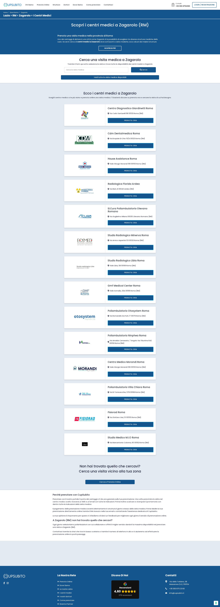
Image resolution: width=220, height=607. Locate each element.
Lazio (6, 15)
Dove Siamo (78, 5)
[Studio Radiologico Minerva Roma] (85, 242)
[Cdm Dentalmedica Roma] (85, 140)
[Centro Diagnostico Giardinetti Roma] (85, 115)
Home (5, 12)
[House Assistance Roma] (85, 165)
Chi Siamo (29, 5)
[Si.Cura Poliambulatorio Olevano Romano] (85, 216)
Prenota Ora (130, 120)
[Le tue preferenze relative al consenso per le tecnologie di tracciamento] (216, 603)
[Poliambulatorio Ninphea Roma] (85, 343)
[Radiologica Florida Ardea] (85, 190)
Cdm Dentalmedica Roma (124, 133)
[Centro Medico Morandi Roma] (85, 368)
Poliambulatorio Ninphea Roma (127, 335)
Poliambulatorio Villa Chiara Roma (129, 387)
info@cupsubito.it (176, 593)
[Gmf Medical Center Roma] (85, 292)
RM (14, 15)
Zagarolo (24, 15)
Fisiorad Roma (116, 412)
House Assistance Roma (122, 158)
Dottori (66, 5)
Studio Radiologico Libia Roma (126, 260)
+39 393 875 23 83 (177, 588)
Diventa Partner (66, 604)
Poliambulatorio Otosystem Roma (128, 310)
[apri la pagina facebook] (4, 583)
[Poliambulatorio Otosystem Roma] (85, 317)
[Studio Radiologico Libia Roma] (85, 267)
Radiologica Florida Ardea (124, 183)
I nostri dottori (66, 596)
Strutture (56, 5)
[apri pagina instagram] (8, 583)
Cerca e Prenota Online (110, 482)
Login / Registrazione (204, 5)
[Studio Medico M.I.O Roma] (85, 444)
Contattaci (108, 5)
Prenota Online (43, 5)
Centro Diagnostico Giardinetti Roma (130, 108)
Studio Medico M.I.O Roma (123, 437)
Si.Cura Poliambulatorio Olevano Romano (127, 210)
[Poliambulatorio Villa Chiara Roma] (85, 393)
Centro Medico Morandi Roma (126, 362)
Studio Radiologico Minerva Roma (128, 235)
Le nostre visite (66, 589)
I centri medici (66, 593)
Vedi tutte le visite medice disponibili (110, 77)
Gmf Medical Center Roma (124, 285)
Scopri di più (110, 48)
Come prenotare (93, 5)
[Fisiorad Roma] (85, 419)
